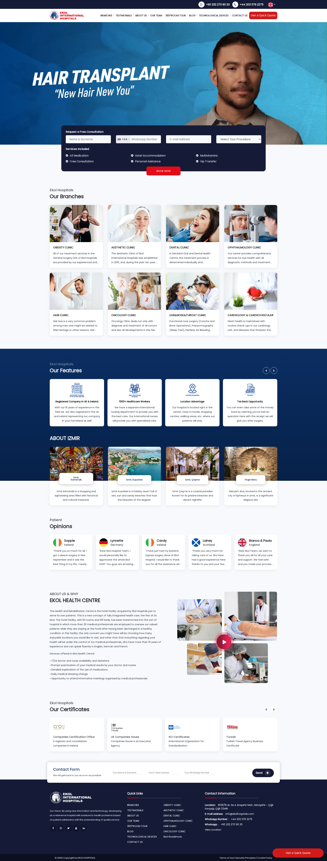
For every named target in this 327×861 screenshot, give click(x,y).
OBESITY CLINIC (172, 805)
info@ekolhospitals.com (239, 814)
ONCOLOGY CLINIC (174, 831)
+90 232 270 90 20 (218, 4)
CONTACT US (239, 15)
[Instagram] (60, 828)
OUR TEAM (156, 15)
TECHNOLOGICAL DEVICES (214, 15)
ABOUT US (141, 15)
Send (259, 773)
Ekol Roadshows (173, 836)
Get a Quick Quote (263, 15)
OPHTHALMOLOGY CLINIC (178, 821)
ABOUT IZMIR (65, 438)
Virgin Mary (251, 479)
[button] (266, 370)
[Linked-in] (83, 828)
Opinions (61, 526)
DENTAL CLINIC (172, 815)
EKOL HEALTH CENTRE (75, 600)
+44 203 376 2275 (251, 4)
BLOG (192, 15)
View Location (213, 829)
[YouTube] (76, 828)
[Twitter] (68, 828)
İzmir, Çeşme (192, 479)
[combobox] (123, 139)
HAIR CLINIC (170, 826)
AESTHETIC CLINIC (174, 810)
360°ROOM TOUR (176, 15)
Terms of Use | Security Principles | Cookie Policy (246, 857)
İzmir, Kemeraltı (76, 478)
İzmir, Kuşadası (134, 479)
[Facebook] (53, 828)
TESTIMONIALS (124, 15)
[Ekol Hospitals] (227, 637)
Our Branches (67, 196)
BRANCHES (106, 15)
